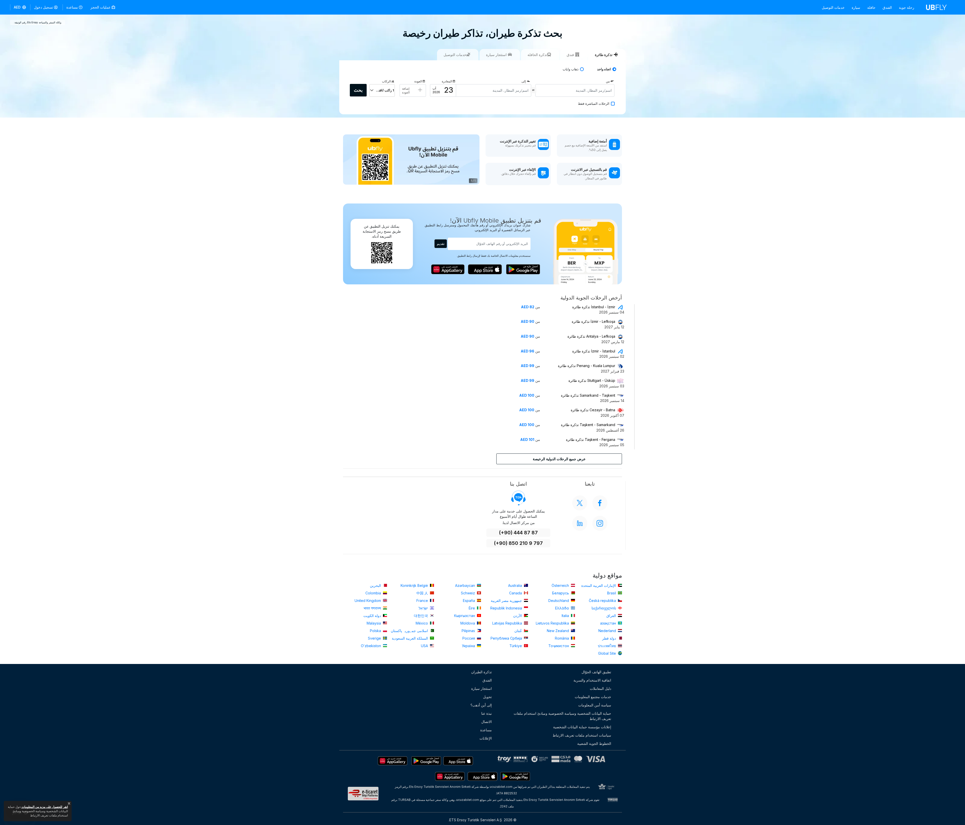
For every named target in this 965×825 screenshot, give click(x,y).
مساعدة (72, 7)
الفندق (887, 7)
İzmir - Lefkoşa (593, 321)
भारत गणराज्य (373, 608)
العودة (418, 81)
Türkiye (516, 646)
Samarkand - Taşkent (588, 395)
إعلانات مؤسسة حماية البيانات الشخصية (582, 727)
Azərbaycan (465, 585)
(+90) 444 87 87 (518, 533)
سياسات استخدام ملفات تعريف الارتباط (582, 735)
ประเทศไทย (607, 646)
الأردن (518, 615)
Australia (515, 585)
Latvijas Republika (507, 623)
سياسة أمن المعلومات (594, 705)
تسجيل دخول (43, 7)
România (562, 638)
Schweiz (468, 593)
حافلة (871, 7)
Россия (469, 638)
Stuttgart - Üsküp (591, 380)
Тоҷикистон (559, 646)
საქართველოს (604, 608)
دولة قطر (609, 638)
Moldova (468, 623)
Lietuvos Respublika (553, 623)
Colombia (373, 593)
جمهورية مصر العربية (507, 600)
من (608, 81)
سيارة (856, 7)
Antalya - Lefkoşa (591, 336)
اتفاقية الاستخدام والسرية (592, 680)
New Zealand (558, 631)
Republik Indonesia (506, 608)
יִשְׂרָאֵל (424, 608)
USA (425, 646)
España (469, 600)
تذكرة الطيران (481, 672)
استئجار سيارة (481, 688)
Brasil (612, 593)
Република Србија (507, 638)
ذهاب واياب (570, 69)
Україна (469, 646)
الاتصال (486, 721)
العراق (611, 615)
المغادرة (447, 81)
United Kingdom (368, 600)
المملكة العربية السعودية (410, 638)
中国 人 (422, 593)
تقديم (441, 243)
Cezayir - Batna (593, 410)
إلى (523, 81)
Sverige (375, 638)
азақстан (608, 623)
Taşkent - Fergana (590, 439)
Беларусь (561, 593)
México (422, 623)
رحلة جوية (906, 7)
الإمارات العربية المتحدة (599, 585)
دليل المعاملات (600, 688)
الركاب (386, 81)
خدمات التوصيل (833, 7)
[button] (20, 7)
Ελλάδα (562, 608)
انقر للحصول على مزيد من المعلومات (44, 807)
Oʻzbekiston (371, 646)
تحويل (487, 697)
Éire (472, 608)
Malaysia (374, 623)
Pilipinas (469, 631)
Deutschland (559, 600)
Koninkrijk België (415, 585)
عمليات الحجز (101, 7)
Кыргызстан (465, 615)
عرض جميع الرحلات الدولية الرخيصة (559, 459)
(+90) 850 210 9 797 (518, 543)
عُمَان (518, 631)
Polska (376, 631)
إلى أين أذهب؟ (481, 705)
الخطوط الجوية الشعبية (594, 743)
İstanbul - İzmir (593, 307)
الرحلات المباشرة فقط (593, 104)
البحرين (376, 585)
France (422, 600)
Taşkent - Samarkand (588, 425)
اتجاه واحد (604, 69)
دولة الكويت (372, 615)
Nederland (607, 631)
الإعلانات (485, 738)
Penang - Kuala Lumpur (586, 366)
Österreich (561, 585)
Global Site (607, 653)
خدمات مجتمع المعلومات (593, 697)
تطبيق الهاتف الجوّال (596, 672)
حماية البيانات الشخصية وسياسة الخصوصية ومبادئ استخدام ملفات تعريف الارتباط (562, 716)
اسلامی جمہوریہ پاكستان (410, 631)
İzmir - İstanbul (593, 351)
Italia (566, 615)
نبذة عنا (486, 713)
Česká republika (603, 600)
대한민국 (421, 615)
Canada (516, 593)
